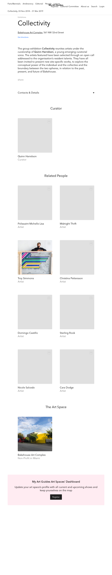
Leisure (57, 4)
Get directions (23, 37)
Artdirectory (28, 4)
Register (56, 497)
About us (85, 6)
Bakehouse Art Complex (30, 32)
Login (101, 6)
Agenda (54, 6)
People (48, 4)
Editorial (39, 4)
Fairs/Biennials (14, 4)
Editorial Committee (70, 6)
